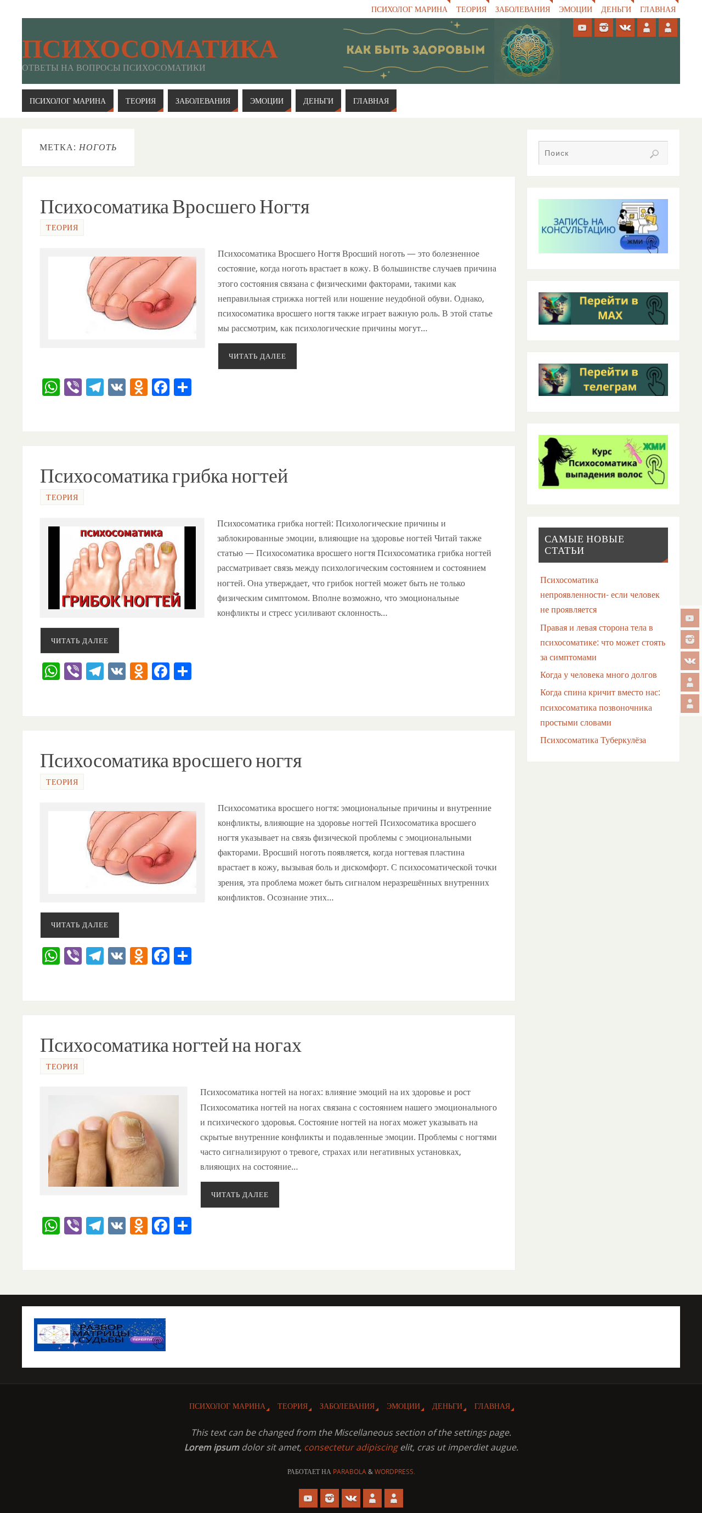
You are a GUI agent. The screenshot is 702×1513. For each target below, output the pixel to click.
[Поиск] (654, 154)
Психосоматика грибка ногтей (164, 475)
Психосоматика (150, 49)
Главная (658, 9)
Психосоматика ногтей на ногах (171, 1045)
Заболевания (522, 9)
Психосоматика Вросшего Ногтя (175, 206)
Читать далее (257, 356)
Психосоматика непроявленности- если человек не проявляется (600, 594)
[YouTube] (690, 618)
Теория (471, 9)
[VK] (690, 660)
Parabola (349, 1471)
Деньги (616, 9)
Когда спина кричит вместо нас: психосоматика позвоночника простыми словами (600, 707)
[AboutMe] (690, 682)
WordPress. (395, 1471)
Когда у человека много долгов (598, 674)
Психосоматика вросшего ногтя (171, 760)
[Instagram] (690, 639)
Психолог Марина (409, 9)
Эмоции (575, 9)
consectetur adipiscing (351, 1447)
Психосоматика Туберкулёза (593, 740)
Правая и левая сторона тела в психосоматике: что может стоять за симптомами (602, 642)
